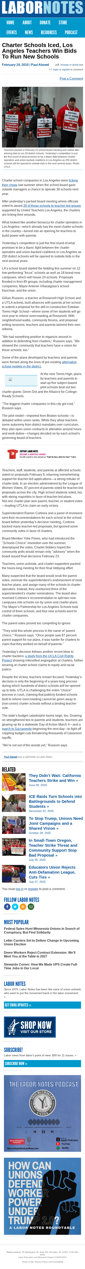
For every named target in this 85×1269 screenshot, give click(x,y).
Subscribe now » (16, 1063)
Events (12, 32)
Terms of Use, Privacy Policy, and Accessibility (42, 1262)
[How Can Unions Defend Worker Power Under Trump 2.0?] (42, 1233)
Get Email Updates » (18, 1005)
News (29, 32)
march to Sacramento (17, 728)
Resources (49, 32)
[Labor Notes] (42, 7)
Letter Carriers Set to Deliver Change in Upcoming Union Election (41, 942)
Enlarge (64, 64)
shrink (75, 64)
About (27, 23)
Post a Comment (71, 78)
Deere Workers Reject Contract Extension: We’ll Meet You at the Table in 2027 (39, 954)
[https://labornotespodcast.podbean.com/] (42, 1150)
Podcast (71, 32)
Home (10, 23)
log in (20, 889)
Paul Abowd (40, 64)
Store (63, 23)
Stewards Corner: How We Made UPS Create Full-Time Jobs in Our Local (41, 966)
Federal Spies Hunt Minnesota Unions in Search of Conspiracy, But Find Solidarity (41, 930)
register (66, 69)
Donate (45, 23)
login (56, 69)
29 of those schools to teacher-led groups (52, 205)
